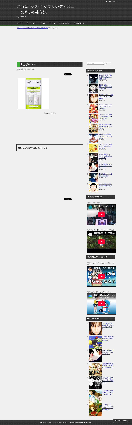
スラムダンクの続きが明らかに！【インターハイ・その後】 (105, 106)
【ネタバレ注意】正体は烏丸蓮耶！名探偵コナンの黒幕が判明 (105, 77)
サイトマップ (111, 1)
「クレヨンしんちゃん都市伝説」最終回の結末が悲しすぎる (105, 146)
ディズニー (32, 23)
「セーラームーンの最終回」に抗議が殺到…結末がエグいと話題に (105, 116)
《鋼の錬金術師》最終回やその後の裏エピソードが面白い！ (105, 126)
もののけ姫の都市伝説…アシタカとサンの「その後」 (105, 166)
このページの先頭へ (123, 421)
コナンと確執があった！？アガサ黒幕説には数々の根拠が (105, 156)
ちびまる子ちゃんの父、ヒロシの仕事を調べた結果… (105, 185)
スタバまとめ (80, 23)
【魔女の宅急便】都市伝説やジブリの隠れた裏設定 (107, 338)
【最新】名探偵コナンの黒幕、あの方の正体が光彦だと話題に (105, 86)
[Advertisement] (66, 45)
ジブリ (21, 23)
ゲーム (53, 23)
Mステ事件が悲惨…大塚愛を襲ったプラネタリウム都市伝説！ (106, 96)
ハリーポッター (66, 23)
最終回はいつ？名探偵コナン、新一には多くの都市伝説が (105, 136)
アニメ (43, 23)
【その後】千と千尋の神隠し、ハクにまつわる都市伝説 (107, 392)
